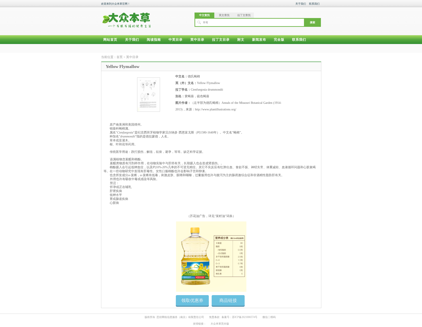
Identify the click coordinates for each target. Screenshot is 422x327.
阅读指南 (154, 39)
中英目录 (176, 39)
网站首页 (110, 39)
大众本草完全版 (220, 323)
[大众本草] (126, 18)
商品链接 (228, 300)
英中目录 (197, 39)
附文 (240, 39)
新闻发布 (259, 39)
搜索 (312, 22)
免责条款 (214, 317)
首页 (119, 57)
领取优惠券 (192, 300)
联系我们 (314, 3)
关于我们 (300, 3)
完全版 (279, 39)
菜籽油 (220, 216)
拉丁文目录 (221, 39)
